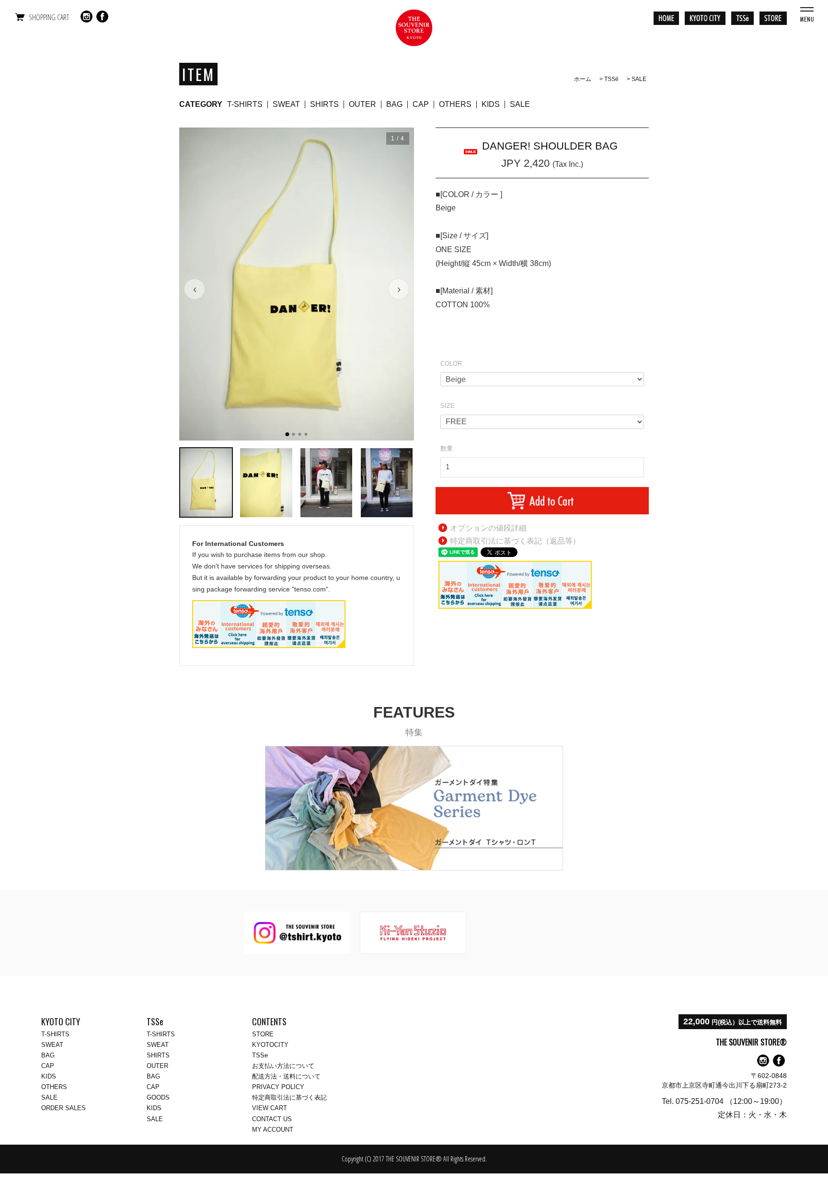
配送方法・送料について (286, 1076)
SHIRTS (324, 104)
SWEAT (286, 104)
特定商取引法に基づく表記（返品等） (515, 541)
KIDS (491, 104)
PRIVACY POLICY (278, 1086)
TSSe (260, 1055)
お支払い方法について (283, 1065)
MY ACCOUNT (272, 1129)
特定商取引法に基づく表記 (289, 1097)
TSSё (611, 79)
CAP (421, 104)
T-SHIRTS (245, 104)
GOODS (158, 1097)
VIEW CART (269, 1108)
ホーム (582, 79)
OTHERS (455, 104)
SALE (639, 79)
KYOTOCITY (270, 1044)
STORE (263, 1034)
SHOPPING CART (49, 17)
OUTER (362, 104)
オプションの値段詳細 (488, 528)
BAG (394, 104)
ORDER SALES (63, 1108)
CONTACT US (272, 1119)
